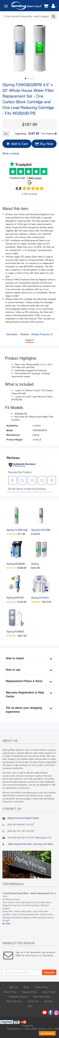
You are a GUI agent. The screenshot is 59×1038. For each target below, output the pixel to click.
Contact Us (33, 1001)
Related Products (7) (42, 334)
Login (29, 1005)
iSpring (36, 434)
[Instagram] (56, 1012)
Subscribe (49, 972)
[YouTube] (44, 1012)
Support (29, 340)
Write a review (10, 153)
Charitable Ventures (18, 996)
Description (12, 334)
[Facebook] (50, 1012)
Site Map (48, 1001)
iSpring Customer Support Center (23, 817)
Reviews (24, 334)
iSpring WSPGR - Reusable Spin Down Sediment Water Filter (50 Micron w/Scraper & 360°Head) (17, 597)
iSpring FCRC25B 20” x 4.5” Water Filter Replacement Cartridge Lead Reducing (41, 529)
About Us (13, 987)
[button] (54, 6)
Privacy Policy (41, 987)
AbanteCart (39, 1025)
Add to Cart (19, 143)
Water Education (14, 1001)
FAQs (26, 987)
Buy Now (46, 143)
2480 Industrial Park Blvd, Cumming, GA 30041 (30, 843)
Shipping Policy (29, 991)
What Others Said (41, 996)
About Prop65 (48, 991)
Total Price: (27, 133)
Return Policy (10, 991)
